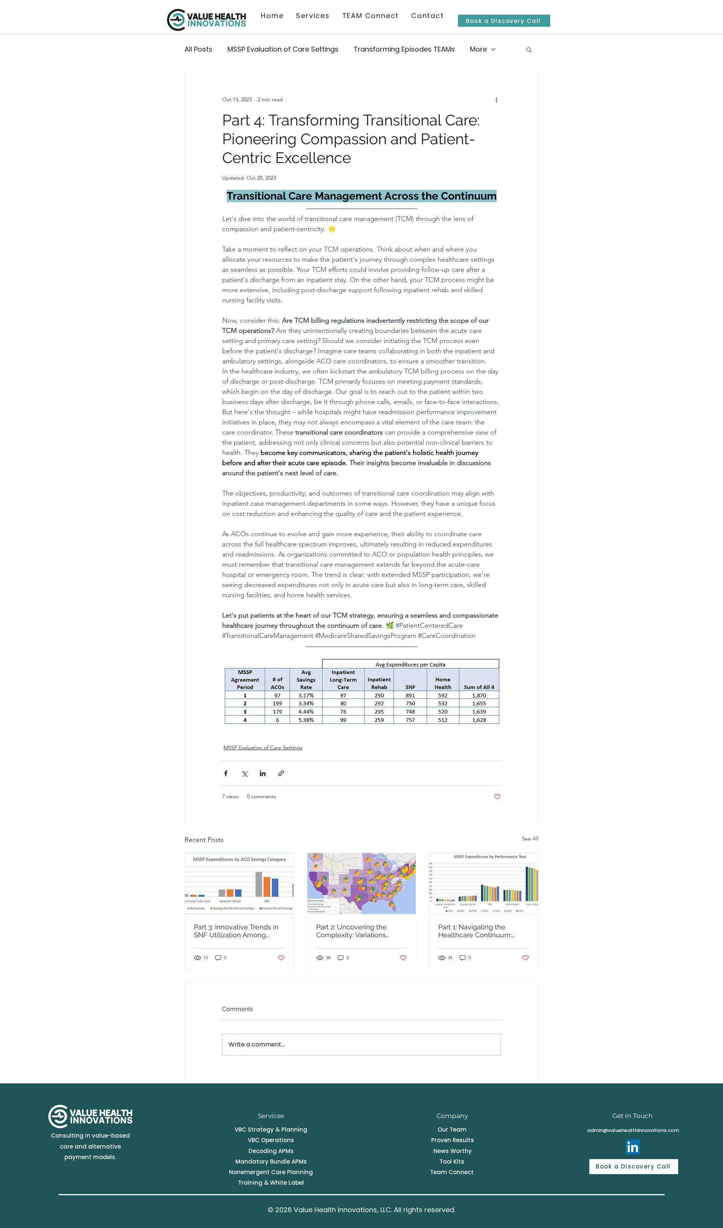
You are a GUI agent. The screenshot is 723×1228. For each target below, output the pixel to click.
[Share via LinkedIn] (262, 773)
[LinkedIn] (632, 1147)
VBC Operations (271, 1140)
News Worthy (452, 1151)
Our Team (452, 1129)
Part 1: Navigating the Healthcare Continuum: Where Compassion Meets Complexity (480, 931)
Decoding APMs (271, 1151)
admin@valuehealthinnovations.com (633, 1130)
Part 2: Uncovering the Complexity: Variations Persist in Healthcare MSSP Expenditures (359, 931)
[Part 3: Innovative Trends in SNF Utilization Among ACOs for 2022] (239, 883)
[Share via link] (281, 773)
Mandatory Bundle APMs (271, 1161)
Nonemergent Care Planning (271, 1172)
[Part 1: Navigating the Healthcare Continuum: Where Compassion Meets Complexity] (483, 883)
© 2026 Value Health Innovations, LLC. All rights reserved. (361, 1209)
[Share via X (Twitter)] (244, 773)
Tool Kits (451, 1161)
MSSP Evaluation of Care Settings (283, 49)
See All (530, 838)
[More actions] (496, 99)
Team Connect (452, 1172)
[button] (528, 49)
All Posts (198, 49)
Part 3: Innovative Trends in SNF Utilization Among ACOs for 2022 (236, 931)
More (478, 49)
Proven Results (452, 1140)
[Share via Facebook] (225, 773)
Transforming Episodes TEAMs (404, 49)
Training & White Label (271, 1183)
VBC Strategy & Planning (271, 1129)
